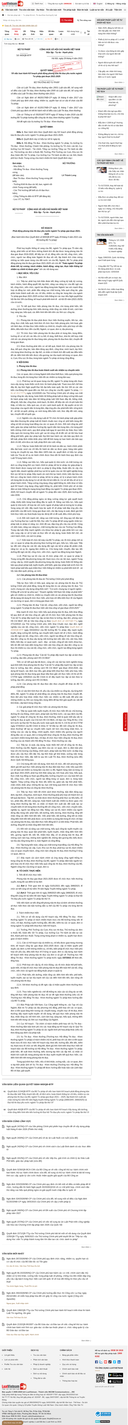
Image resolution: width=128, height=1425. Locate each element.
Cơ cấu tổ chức (12, 1266)
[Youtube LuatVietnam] (105, 1362)
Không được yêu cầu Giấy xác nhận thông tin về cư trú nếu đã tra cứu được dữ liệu (116, 174)
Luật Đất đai (40, 1422)
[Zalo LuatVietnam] (101, 1362)
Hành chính (34, 1335)
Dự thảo (40, 10)
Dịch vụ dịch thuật (40, 1369)
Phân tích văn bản (40, 1360)
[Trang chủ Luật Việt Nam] (13, 4)
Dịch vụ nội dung (39, 1374)
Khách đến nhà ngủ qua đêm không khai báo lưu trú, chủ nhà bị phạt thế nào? (111, 114)
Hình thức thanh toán (70, 1360)
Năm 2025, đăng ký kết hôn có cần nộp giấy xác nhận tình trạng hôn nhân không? (110, 31)
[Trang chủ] (3, 9)
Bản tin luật (82, 10)
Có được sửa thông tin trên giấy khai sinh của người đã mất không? (111, 54)
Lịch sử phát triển (11, 1360)
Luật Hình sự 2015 (54, 1422)
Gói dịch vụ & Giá (82, 4)
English (99, 4)
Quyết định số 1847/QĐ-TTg (64, 621)
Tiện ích (118, 10)
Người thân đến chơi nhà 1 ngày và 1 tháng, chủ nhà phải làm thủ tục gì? (110, 208)
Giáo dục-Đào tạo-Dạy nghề (17, 1335)
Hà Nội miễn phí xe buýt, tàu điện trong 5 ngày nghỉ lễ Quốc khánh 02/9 (110, 280)
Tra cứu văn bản (27, 10)
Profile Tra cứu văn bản (13, 1364)
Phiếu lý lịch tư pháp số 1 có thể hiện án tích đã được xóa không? (111, 42)
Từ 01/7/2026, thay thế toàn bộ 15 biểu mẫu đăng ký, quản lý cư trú (110, 188)
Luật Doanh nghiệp (26, 1422)
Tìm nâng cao (85, 20)
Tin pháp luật (69, 10)
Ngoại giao (10, 1303)
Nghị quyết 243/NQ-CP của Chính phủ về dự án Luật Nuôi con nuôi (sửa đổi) (42, 1138)
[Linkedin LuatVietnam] (119, 1362)
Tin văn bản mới (53, 10)
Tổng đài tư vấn (39, 1378)
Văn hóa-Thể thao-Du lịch (30, 1266)
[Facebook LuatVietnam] (96, 1362)
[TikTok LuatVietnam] (110, 1362)
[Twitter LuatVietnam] (114, 1362)
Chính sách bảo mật (70, 1369)
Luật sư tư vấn (97, 10)
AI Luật (109, 10)
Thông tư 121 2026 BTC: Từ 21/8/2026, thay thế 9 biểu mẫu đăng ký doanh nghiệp (116, 245)
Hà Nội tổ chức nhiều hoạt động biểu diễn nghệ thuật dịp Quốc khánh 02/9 (111, 292)
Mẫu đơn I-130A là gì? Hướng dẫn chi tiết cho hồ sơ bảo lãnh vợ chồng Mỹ (110, 125)
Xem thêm (85, 1247)
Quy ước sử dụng (69, 1364)
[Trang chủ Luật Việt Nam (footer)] (14, 1389)
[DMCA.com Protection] (102, 1422)
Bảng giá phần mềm (70, 1355)
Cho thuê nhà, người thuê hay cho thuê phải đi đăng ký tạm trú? (110, 146)
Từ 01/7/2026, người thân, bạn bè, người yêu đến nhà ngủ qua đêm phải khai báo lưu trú (111, 220)
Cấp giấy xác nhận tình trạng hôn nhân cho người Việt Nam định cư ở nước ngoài (110, 74)
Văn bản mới (11, 10)
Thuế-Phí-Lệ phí (30, 1286)
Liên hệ (7, 1369)
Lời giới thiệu (9, 1355)
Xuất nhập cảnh (22, 1303)
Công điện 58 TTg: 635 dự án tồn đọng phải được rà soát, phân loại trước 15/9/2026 (110, 269)
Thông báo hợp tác (69, 1381)
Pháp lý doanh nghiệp (41, 1364)
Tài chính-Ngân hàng (14, 1286)
